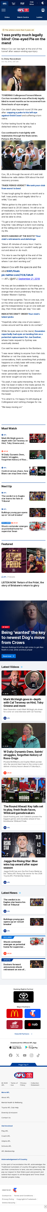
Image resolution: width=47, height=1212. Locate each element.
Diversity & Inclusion (9, 1113)
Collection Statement (35, 1084)
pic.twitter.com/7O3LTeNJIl (17, 274)
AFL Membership (8, 1151)
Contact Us (6, 1118)
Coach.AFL (6, 1136)
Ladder (39, 17)
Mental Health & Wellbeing (12, 1102)
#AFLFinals (13, 271)
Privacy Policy (23, 1084)
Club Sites (31, 3)
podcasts (11, 577)
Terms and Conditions (23, 1196)
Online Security (8, 1203)
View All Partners (22, 1034)
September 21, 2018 (29, 278)
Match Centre (23, 17)
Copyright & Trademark (26, 1199)
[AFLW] (13, 3)
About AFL (6, 1097)
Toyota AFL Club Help (10, 1107)
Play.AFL (5, 1131)
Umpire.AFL (6, 1141)
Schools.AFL (6, 1146)
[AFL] (4, 3)
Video (7, 17)
